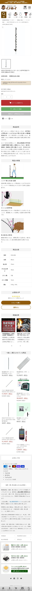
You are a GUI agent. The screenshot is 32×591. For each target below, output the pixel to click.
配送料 (2, 91)
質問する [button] (16, 307)
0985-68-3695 (17, 558)
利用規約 (3, 536)
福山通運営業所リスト (16, 501)
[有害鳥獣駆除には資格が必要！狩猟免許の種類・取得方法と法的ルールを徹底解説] (8, 325)
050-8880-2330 (18, 547)
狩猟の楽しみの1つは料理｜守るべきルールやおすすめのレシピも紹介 (23, 336)
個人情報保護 (4, 539)
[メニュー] (29, 7)
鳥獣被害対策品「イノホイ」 (8, 20)
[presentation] (11, 346)
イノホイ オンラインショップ (17, 585)
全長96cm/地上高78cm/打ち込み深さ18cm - (15, 83)
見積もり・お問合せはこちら (16, 114)
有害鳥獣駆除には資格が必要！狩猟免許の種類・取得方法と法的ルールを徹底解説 (8, 336)
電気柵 (25, 17)
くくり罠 (15, 17)
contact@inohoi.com (20, 568)
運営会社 (19, 539)
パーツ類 (20, 17)
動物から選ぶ (20, 20)
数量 (2, 93)
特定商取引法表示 (21, 536)
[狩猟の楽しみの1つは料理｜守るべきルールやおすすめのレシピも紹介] (23, 325)
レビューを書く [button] (16, 302)
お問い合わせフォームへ (19, 571)
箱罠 (10, 17)
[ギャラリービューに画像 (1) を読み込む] (6, 63)
